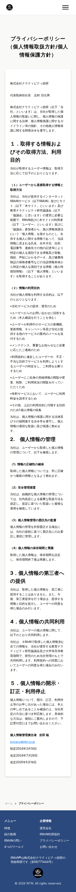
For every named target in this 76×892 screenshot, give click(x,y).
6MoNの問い (13, 840)
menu (65, 7)
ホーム (9, 803)
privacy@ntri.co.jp (22, 742)
